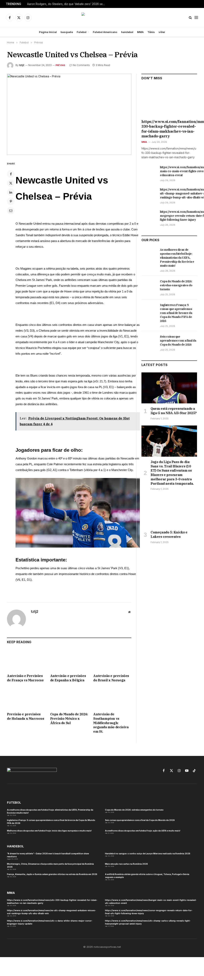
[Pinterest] (11, 201)
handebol (127, 32)
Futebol (81, 32)
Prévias (60, 65)
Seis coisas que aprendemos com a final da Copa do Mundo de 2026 (178, 340)
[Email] (11, 210)
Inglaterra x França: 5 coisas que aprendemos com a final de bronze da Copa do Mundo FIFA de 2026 (176, 313)
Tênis (151, 32)
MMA (140, 32)
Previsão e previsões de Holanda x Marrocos (25, 716)
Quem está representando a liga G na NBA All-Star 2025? (174, 411)
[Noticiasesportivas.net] (102, 17)
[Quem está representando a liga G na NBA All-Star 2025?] (169, 388)
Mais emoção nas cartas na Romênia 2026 (126, 864)
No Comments (81, 65)
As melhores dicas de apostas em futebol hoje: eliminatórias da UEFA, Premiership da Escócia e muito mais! (177, 257)
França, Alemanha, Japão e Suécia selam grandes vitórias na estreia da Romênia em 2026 (52, 874)
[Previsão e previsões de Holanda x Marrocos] (26, 698)
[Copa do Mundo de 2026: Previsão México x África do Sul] (69, 698)
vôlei (162, 32)
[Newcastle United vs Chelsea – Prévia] (69, 114)
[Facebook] (11, 174)
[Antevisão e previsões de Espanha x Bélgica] (69, 660)
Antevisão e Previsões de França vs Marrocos (25, 678)
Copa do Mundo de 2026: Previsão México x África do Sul (69, 718)
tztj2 (21, 65)
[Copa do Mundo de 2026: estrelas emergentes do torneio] (148, 285)
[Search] (190, 17)
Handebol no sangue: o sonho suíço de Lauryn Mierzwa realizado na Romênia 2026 (147, 853)
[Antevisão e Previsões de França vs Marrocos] (26, 660)
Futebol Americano (105, 32)
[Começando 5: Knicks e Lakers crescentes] (169, 511)
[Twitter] (11, 183)
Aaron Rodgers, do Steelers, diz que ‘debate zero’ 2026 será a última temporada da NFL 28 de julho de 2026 (67, 4)
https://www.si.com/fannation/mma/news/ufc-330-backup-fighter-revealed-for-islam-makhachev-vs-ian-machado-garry (169, 128)
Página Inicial (48, 32)
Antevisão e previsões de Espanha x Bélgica (68, 678)
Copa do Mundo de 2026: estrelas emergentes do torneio (176, 285)
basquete (67, 32)
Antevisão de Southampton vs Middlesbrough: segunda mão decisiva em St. (110, 722)
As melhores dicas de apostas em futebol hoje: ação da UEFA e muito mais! (142, 830)
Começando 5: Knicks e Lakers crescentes (169, 534)
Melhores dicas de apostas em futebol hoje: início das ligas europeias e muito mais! (49, 830)
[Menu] (196, 17)
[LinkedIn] (11, 192)
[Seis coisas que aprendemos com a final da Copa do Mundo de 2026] (148, 341)
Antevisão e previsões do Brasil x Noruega (111, 678)
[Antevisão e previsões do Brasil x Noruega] (112, 660)
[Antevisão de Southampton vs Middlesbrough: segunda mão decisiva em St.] (112, 698)
